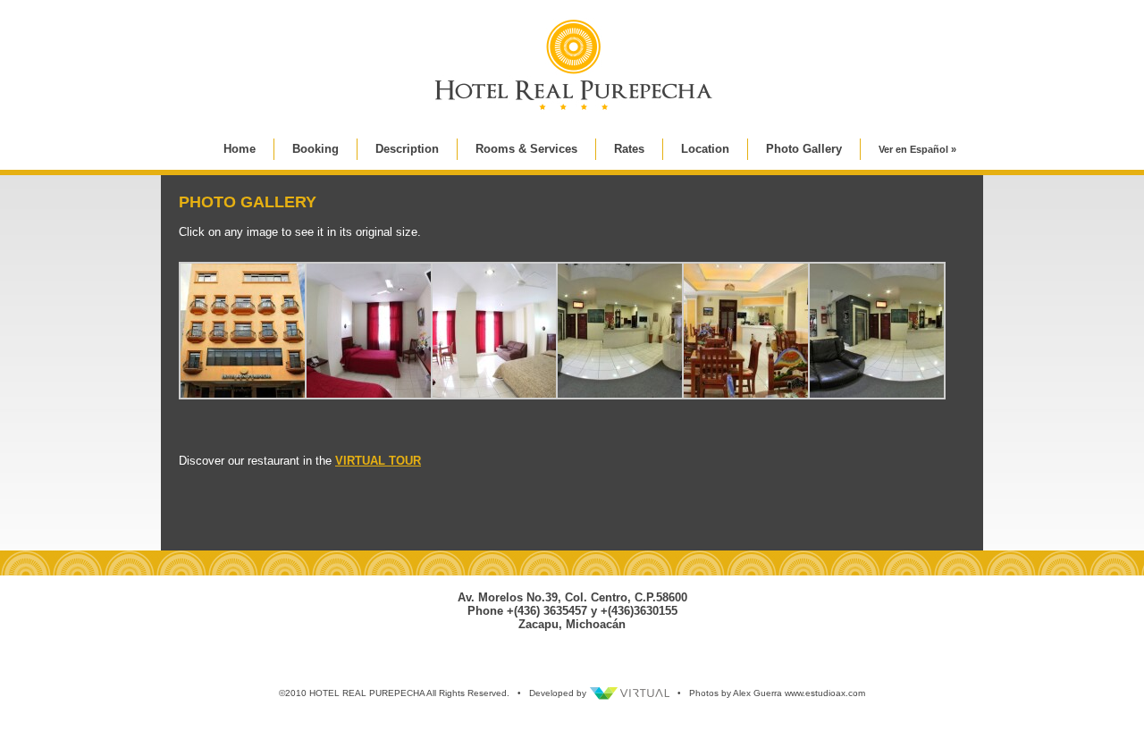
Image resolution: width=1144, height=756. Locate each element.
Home (239, 148)
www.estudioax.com (825, 693)
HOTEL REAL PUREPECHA (367, 693)
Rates (629, 148)
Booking (315, 148)
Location (705, 148)
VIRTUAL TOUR (378, 460)
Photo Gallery (804, 148)
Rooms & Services (526, 148)
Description (407, 148)
